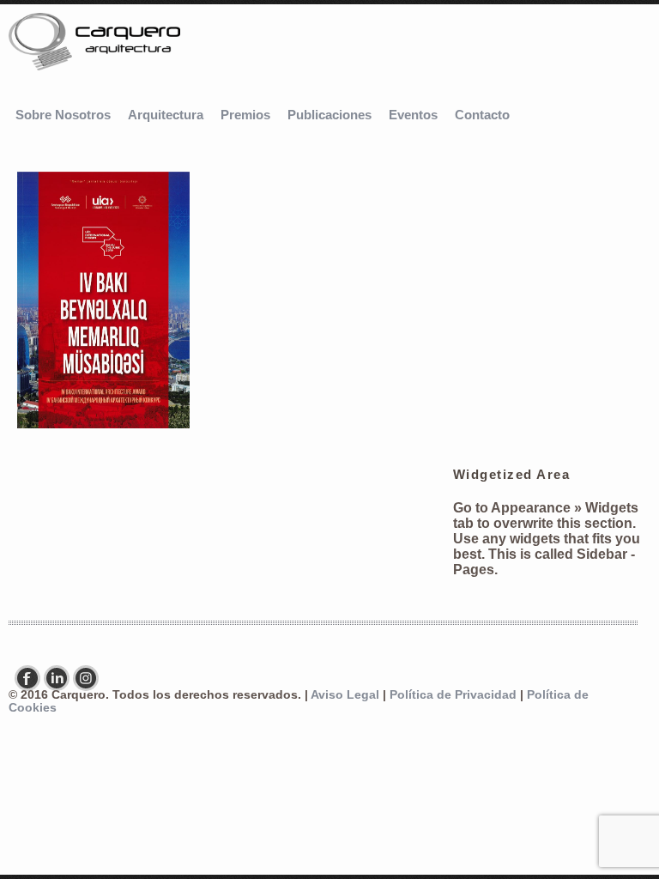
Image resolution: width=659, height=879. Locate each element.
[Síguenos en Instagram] (90, 678)
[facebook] (31, 678)
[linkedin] (61, 678)
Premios (245, 114)
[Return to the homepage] (94, 43)
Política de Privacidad (453, 694)
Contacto (482, 114)
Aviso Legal (345, 694)
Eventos (413, 114)
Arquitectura (165, 114)
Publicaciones (329, 114)
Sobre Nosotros (63, 114)
